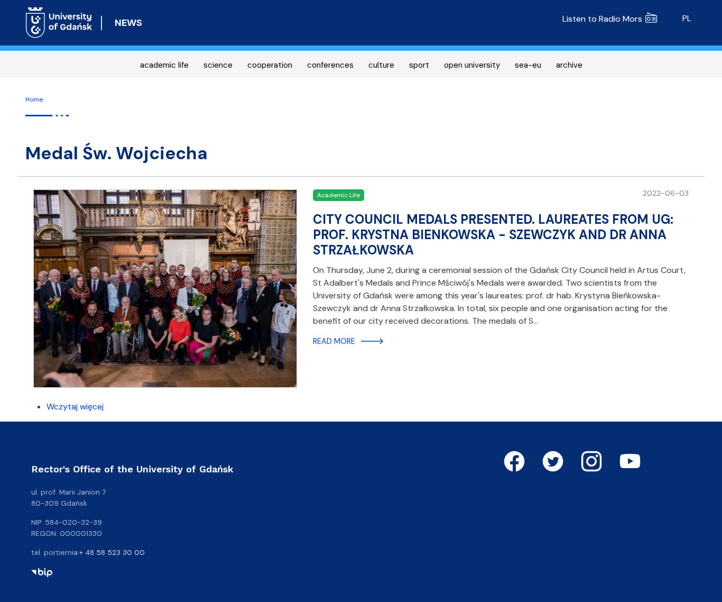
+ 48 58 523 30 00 (112, 552)
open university (472, 65)
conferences (330, 65)
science (218, 65)
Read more (334, 341)
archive (569, 65)
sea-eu (528, 65)
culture (381, 65)
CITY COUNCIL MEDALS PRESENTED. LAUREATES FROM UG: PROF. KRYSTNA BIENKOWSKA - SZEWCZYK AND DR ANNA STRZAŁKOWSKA (493, 234)
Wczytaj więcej (75, 406)
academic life (164, 65)
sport (419, 65)
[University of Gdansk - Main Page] (58, 22)
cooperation (269, 65)
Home (34, 99)
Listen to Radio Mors (602, 18)
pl (686, 18)
